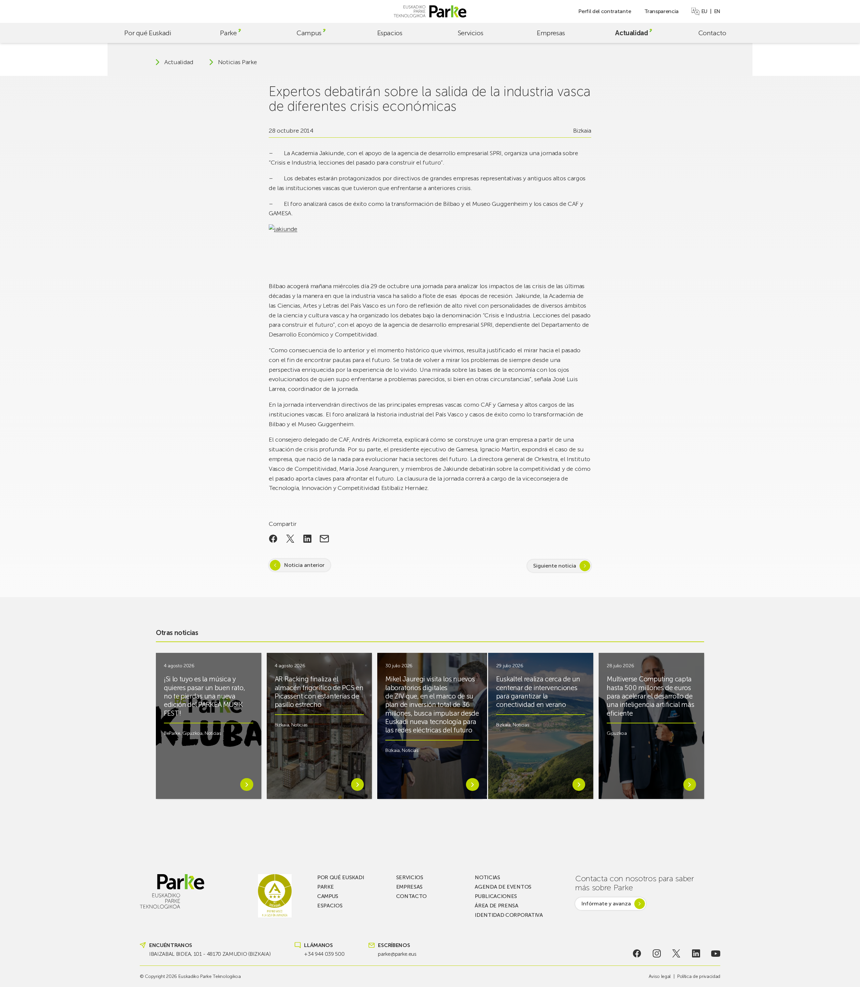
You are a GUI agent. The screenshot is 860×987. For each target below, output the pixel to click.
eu (704, 11)
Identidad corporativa (509, 915)
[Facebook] (637, 953)
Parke (228, 33)
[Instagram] (656, 953)
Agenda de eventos (503, 887)
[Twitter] (676, 953)
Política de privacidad (698, 976)
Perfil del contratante (604, 11)
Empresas (551, 33)
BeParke (172, 733)
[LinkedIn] (696, 953)
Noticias (213, 733)
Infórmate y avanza (606, 903)
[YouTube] (715, 953)
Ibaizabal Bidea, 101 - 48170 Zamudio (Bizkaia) (209, 954)
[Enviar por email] (324, 539)
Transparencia (661, 11)
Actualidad (631, 33)
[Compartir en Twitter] (290, 539)
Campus (309, 33)
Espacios (389, 33)
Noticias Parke (237, 62)
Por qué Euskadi (147, 33)
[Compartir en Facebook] (273, 539)
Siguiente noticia (554, 566)
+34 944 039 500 (324, 954)
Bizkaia (582, 130)
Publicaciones (496, 896)
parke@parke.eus (397, 954)
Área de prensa (496, 905)
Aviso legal (660, 976)
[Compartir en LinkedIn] (307, 539)
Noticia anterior (304, 565)
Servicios (470, 33)
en (717, 11)
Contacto (712, 33)
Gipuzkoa (192, 733)
